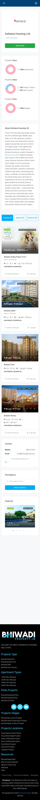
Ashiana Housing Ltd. (12, 274)
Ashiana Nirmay (10, 416)
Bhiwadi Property (25, 793)
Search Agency (20, 488)
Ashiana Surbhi (9, 311)
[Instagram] (20, 707)
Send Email (20, 46)
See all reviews (11, 38)
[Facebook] (14, 707)
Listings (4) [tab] (7, 218)
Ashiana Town (9, 365)
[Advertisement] (20, 560)
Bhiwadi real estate (12, 155)
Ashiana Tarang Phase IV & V (15, 257)
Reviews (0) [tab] (32, 218)
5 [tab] (28, 531)
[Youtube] (26, 707)
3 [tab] (21, 531)
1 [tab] (14, 531)
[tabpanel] (20, 516)
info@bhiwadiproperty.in (26, 454)
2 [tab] (18, 531)
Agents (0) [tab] (20, 218)
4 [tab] (24, 531)
